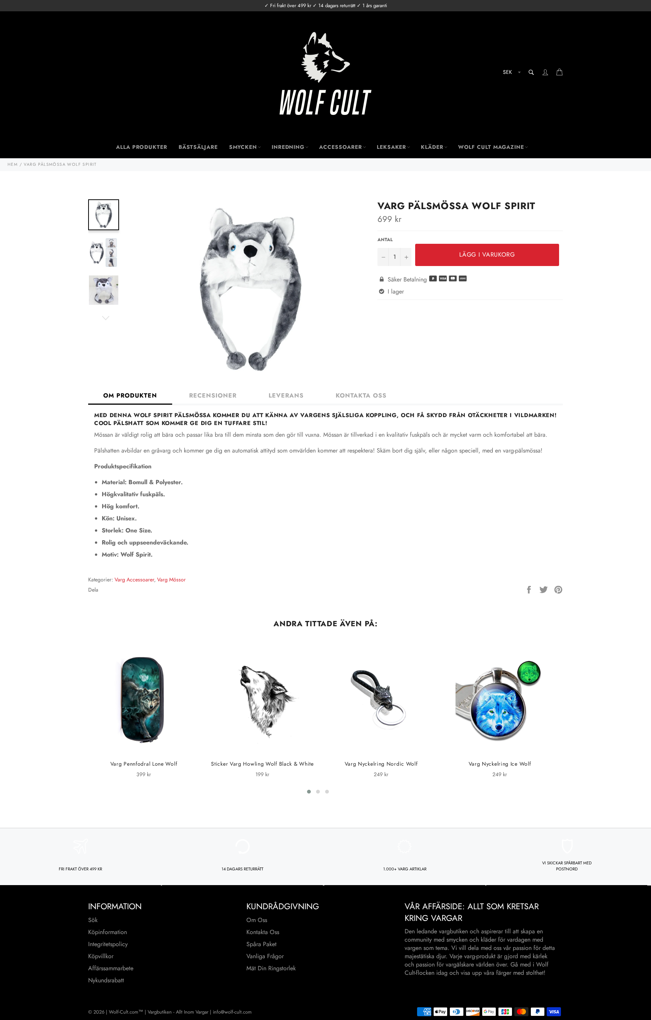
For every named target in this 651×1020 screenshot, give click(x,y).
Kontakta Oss (262, 932)
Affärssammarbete (110, 968)
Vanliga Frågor (265, 956)
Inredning (288, 147)
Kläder (432, 147)
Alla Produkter (141, 147)
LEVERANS (286, 395)
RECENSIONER (213, 395)
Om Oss (256, 920)
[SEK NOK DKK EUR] (511, 73)
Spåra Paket (261, 944)
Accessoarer (340, 147)
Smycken (243, 147)
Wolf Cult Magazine (491, 147)
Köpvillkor (100, 956)
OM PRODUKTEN (130, 395)
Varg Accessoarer (134, 579)
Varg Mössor (171, 579)
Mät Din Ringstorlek (271, 968)
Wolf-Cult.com (123, 1011)
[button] (308, 791)
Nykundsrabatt (106, 980)
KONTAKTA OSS (361, 395)
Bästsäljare (198, 147)
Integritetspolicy (108, 944)
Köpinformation (107, 932)
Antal (385, 240)
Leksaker (391, 147)
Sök (93, 920)
